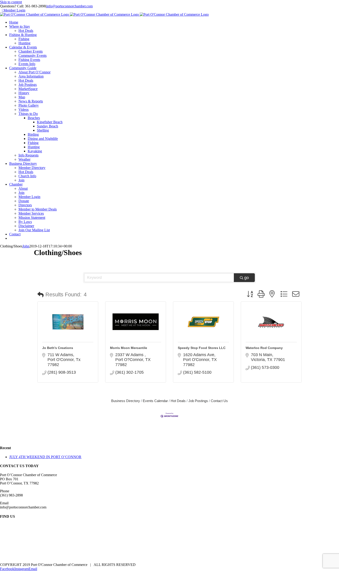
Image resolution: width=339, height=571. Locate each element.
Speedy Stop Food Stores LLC (202, 348)
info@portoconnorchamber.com (69, 6)
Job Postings (198, 401)
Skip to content (11, 2)
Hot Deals (178, 401)
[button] (40, 295)
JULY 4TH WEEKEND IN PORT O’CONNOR (45, 457)
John (25, 246)
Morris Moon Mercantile (128, 348)
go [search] (246, 277)
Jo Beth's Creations (57, 348)
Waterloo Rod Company (264, 348)
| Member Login (13, 10)
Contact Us (219, 401)
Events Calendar (155, 401)
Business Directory (125, 401)
